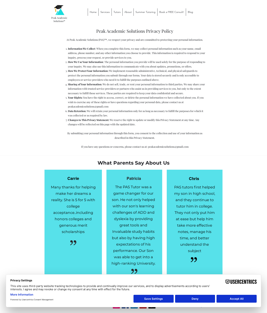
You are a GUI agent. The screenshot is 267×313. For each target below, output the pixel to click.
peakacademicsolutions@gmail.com (88, 106)
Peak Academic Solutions (59, 19)
